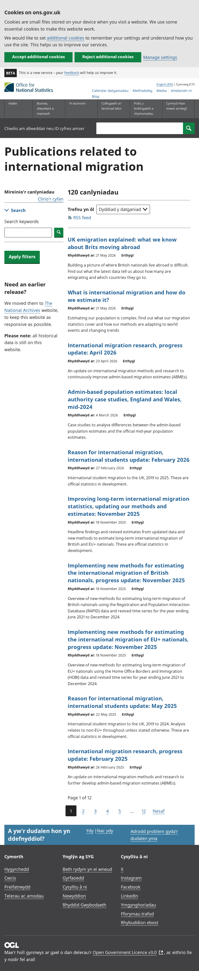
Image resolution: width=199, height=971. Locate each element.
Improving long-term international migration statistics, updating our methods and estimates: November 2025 (128, 506)
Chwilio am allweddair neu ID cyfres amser (44, 128)
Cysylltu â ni (75, 887)
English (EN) (165, 84)
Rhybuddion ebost (139, 922)
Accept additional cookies (38, 56)
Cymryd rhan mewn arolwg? (176, 106)
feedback (71, 72)
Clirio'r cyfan (50, 199)
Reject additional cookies (107, 56)
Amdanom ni (181, 90)
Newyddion (74, 896)
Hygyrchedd (16, 869)
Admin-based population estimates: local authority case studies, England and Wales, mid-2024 (125, 399)
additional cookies (65, 38)
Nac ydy (105, 830)
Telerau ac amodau (24, 896)
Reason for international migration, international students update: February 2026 (129, 455)
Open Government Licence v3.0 (125, 952)
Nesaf (159, 811)
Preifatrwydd (17, 887)
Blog (95, 96)
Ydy (89, 830)
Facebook (130, 887)
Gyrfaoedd (73, 878)
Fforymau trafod (137, 914)
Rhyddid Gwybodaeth (84, 905)
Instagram (131, 878)
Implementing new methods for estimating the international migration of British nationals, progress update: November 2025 (126, 573)
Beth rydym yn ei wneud (87, 869)
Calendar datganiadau (110, 90)
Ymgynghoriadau (138, 905)
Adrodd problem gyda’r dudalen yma (154, 834)
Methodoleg (142, 90)
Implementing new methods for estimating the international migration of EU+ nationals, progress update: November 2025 (128, 639)
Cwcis (10, 878)
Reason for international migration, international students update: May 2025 (122, 702)
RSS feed (82, 217)
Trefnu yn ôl (81, 209)
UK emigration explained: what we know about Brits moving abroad (122, 243)
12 (144, 811)
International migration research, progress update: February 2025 (125, 754)
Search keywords (21, 221)
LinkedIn (129, 896)
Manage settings (160, 57)
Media (162, 90)
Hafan (12, 103)
